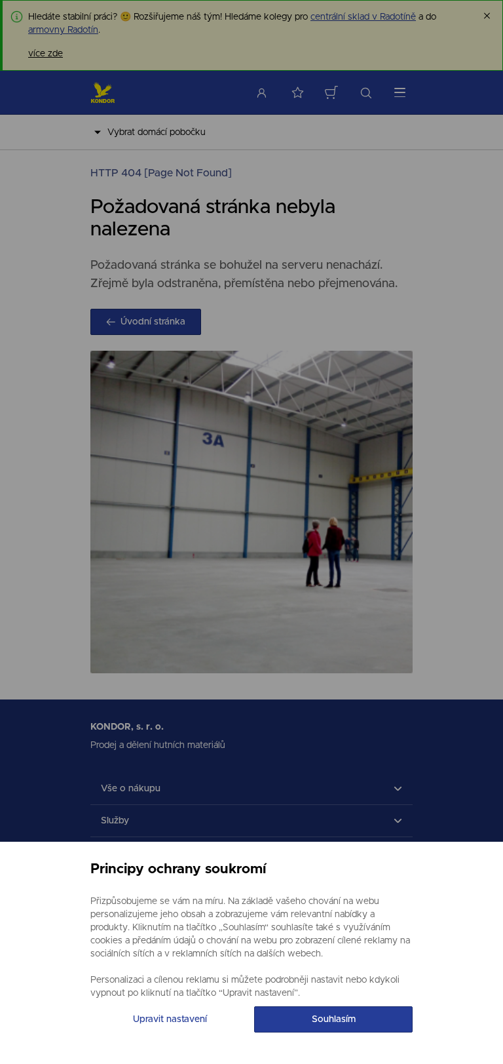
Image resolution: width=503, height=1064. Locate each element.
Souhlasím (334, 1019)
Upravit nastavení (170, 1019)
